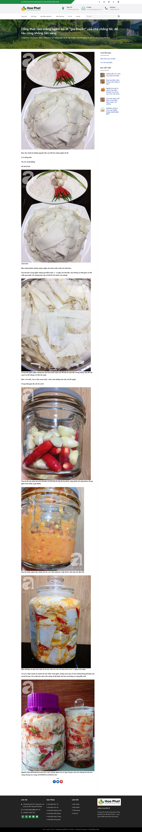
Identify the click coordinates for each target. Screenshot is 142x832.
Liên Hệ (78, 16)
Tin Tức (70, 16)
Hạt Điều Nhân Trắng (54, 816)
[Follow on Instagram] (104, 2)
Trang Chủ (24, 16)
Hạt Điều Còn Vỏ (53, 807)
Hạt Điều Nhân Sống (54, 813)
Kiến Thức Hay (60, 16)
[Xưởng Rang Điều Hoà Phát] (31, 8)
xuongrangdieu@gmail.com (31, 810)
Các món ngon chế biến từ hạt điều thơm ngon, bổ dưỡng (112, 101)
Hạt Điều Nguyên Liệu (54, 810)
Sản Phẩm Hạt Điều (45, 16)
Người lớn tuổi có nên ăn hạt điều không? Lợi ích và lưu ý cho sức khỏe (112, 91)
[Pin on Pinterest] (61, 781)
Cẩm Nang (76, 810)
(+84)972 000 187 (29, 813)
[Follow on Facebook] (99, 2)
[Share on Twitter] (57, 781)
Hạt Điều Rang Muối (54, 819)
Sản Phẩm (76, 807)
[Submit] (118, 16)
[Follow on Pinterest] (118, 2)
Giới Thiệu (33, 16)
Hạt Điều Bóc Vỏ (53, 804)
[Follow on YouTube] (37, 816)
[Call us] (114, 2)
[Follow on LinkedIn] (33, 816)
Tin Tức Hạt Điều (36, 38)
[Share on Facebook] (54, 781)
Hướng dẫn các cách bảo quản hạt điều (113, 75)
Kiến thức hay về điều (107, 59)
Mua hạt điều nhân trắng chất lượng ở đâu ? (112, 82)
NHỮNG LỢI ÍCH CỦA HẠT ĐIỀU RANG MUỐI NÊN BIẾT (112, 111)
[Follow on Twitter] (109, 2)
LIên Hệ (75, 813)
